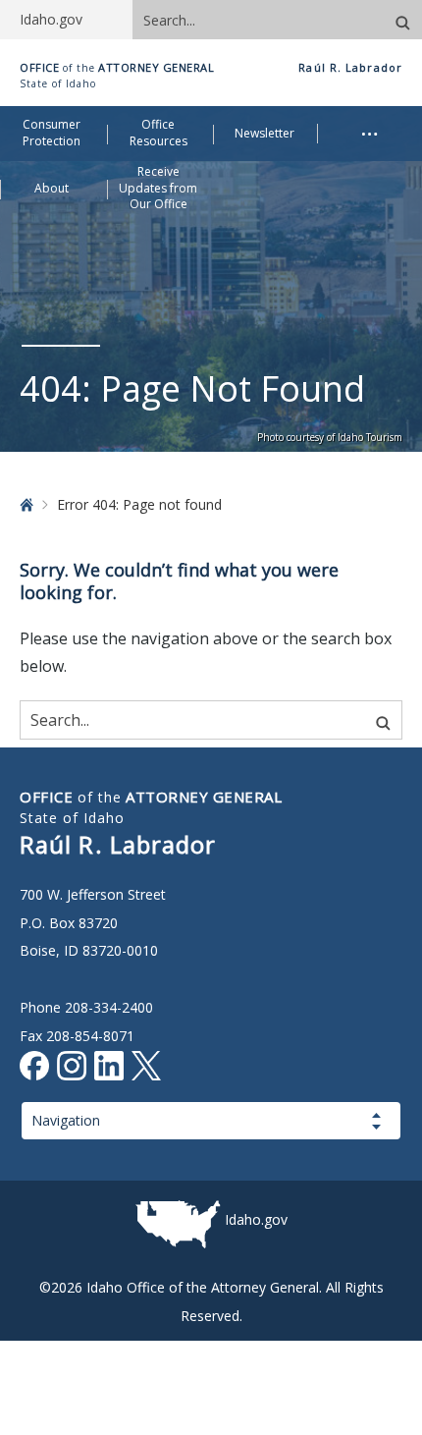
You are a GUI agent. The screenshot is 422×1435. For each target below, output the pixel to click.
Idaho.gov (256, 1219)
